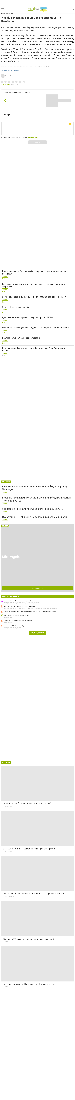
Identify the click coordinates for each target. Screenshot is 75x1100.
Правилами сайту (32, 137)
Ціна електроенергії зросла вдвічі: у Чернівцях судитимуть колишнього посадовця (35, 272)
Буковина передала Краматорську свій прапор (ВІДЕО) (27, 317)
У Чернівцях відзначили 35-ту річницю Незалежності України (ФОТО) (34, 297)
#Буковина (4, 70)
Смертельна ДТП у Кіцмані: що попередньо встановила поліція (35, 517)
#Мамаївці (16, 70)
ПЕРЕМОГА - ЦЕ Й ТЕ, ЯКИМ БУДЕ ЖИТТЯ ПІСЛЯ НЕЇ (26, 803)
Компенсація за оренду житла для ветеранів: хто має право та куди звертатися (33, 285)
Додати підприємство (37, 633)
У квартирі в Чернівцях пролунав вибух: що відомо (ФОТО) (33, 508)
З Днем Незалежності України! (16, 307)
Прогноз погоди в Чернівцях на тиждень (21, 338)
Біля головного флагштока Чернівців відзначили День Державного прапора (33, 349)
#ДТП (10, 70)
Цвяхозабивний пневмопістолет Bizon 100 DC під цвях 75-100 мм (33, 893)
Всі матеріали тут (37, 588)
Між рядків (11, 557)
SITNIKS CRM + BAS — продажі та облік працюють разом (29, 848)
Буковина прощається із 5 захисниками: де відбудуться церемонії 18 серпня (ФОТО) (36, 499)
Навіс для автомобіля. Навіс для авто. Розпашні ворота (29, 984)
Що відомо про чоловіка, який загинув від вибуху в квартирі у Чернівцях (34, 488)
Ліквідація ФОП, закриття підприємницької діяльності (28, 939)
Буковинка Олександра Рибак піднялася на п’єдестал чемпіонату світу (35, 327)
